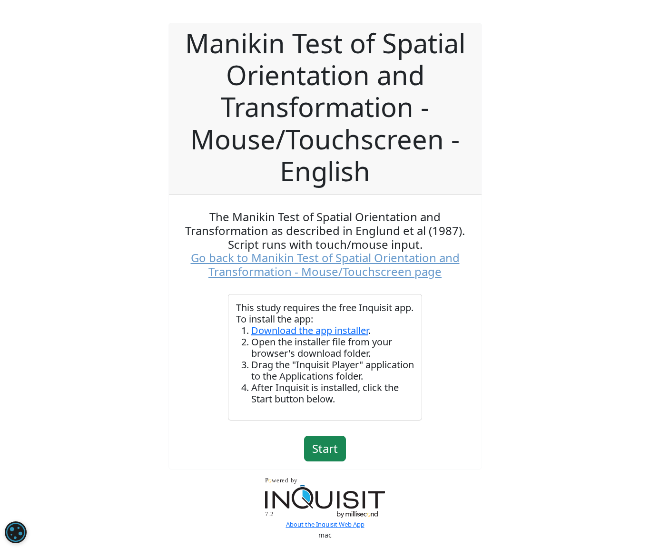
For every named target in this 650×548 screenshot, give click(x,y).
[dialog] (16, 532)
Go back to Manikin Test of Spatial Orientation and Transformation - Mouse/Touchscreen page (325, 264)
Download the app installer (309, 330)
